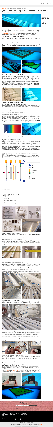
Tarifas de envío (4, 415)
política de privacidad (29, 407)
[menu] (26, 6)
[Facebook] (16, 420)
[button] (49, 0)
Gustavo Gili (13, 33)
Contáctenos (22, 415)
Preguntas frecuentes (5, 414)
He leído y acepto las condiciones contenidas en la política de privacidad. (24, 406)
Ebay (14, 370)
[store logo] (7, 3)
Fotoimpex (8, 370)
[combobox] (46, 3)
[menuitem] (4, 6)
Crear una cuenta (45, 0)
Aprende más (40, 424)
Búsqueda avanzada (23, 413)
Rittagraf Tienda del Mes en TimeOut (45, 22)
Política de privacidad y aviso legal (14, 413)
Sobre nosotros (4, 413)
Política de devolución (13, 415)
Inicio (3, 8)
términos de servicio (35, 407)
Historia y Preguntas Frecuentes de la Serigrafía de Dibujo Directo (45, 17)
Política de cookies (12, 414)
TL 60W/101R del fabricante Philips (24, 144)
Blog (5, 8)
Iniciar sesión (40, 0)
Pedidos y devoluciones (24, 414)
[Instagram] (15, 420)
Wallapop (17, 370)
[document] (26, 424)
